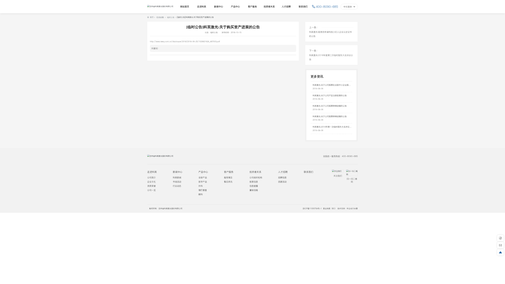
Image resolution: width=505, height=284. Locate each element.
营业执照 (326, 208)
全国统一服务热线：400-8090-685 (340, 156)
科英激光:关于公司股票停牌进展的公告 (330, 106)
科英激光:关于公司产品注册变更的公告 (330, 95)
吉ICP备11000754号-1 (312, 208)
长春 (356, 208)
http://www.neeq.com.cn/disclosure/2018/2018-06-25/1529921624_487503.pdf (185, 41)
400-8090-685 (327, 6)
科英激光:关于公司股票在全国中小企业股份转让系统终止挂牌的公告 (332, 86)
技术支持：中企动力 (345, 208)
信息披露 (160, 17)
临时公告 (170, 17)
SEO (333, 208)
